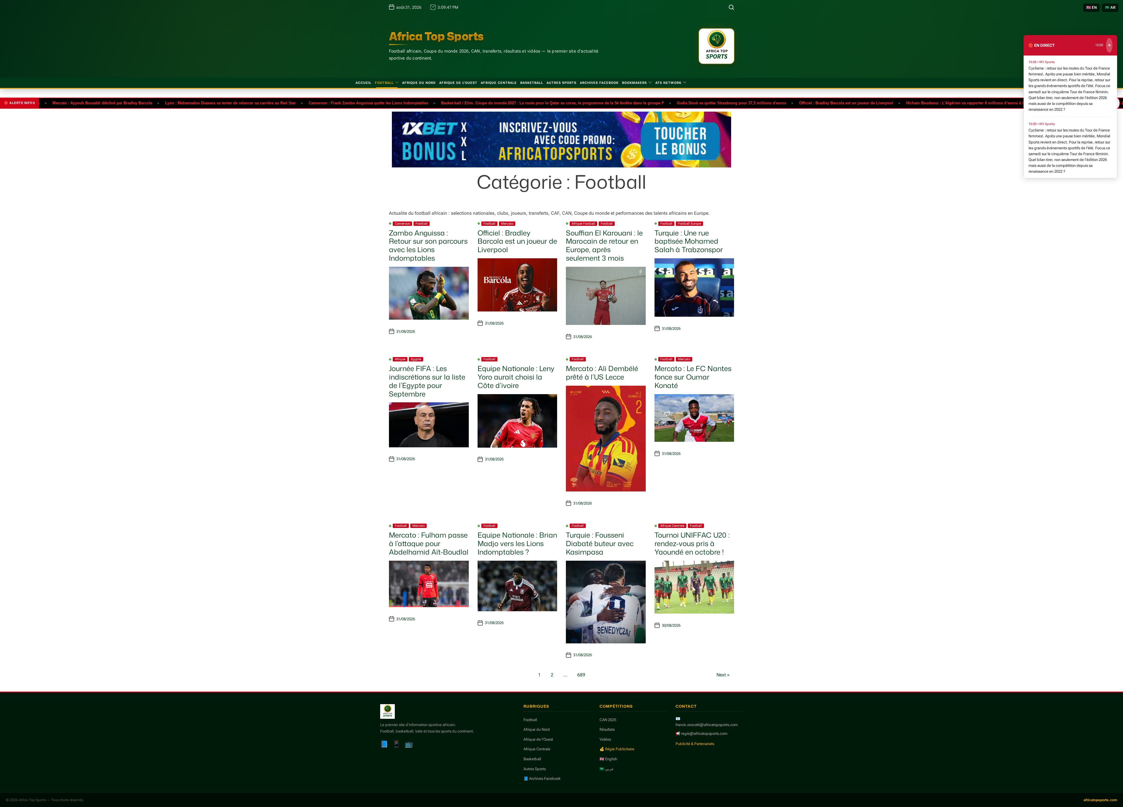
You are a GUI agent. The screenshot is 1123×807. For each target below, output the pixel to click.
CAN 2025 (608, 720)
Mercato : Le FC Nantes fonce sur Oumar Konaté (692, 376)
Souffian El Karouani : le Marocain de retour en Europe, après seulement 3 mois (604, 245)
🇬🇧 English (608, 759)
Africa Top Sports (436, 36)
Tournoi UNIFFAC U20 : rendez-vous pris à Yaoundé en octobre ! (692, 543)
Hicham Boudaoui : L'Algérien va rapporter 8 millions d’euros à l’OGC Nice (942, 103)
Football (384, 83)
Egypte (416, 359)
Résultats (607, 729)
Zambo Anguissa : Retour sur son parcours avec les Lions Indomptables (428, 245)
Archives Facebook (599, 83)
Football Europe (689, 224)
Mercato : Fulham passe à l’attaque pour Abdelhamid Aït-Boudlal (429, 543)
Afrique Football (583, 224)
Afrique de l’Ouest (458, 83)
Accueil (363, 83)
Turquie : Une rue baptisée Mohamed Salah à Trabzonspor (688, 241)
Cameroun (402, 224)
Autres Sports (561, 83)
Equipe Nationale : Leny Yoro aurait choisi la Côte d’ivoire (516, 376)
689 (581, 675)
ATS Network (668, 83)
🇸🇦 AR (1110, 7)
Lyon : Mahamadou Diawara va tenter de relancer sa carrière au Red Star (198, 103)
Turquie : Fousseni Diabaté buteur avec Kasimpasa (599, 543)
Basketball (531, 83)
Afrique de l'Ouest (538, 739)
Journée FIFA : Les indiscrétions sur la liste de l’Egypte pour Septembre (427, 381)
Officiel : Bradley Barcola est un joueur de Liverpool (814, 103)
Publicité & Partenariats (695, 744)
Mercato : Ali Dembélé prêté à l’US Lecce (602, 372)
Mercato (507, 224)
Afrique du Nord (419, 83)
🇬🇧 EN (1091, 7)
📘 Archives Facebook (542, 778)
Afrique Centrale (499, 83)
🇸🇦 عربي (607, 769)
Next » (723, 675)
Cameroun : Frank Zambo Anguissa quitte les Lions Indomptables (336, 103)
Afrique (400, 359)
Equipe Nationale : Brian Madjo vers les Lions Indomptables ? (517, 543)
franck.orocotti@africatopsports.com (707, 725)
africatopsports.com (1100, 800)
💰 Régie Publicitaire (617, 749)
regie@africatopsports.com (704, 733)
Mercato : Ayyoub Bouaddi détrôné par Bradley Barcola (70, 103)
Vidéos (605, 739)
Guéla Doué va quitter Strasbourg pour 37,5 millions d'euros (699, 103)
